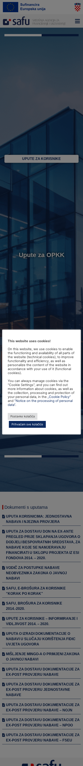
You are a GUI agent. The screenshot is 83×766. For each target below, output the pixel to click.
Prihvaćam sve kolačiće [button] (27, 424)
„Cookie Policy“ (59, 397)
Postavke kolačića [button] (22, 416)
